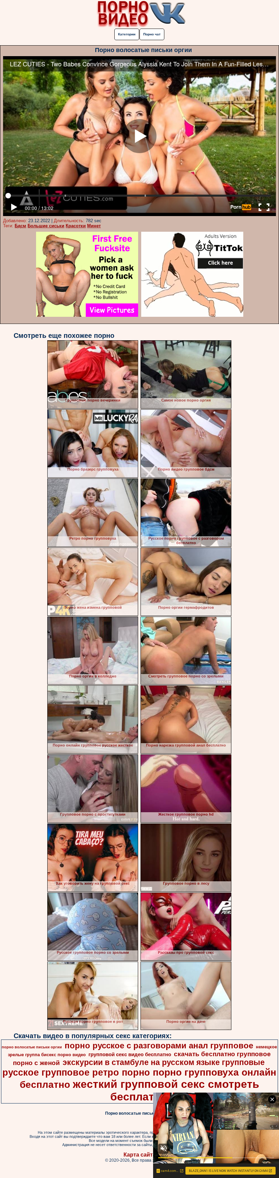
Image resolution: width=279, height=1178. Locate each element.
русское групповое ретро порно (76, 1072)
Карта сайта (140, 1155)
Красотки (76, 225)
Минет (94, 225)
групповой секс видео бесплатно (129, 1054)
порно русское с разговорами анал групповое (159, 1045)
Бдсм (20, 225)
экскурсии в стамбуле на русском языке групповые (164, 1062)
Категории (126, 34)
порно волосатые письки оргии (32, 1047)
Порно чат (152, 34)
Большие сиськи (46, 225)
